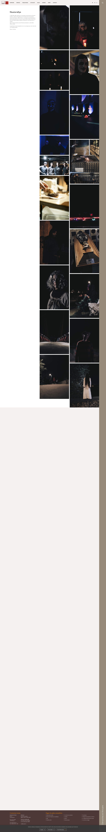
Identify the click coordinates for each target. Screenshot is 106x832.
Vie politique (85, 815)
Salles (38, 2)
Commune (12, 2)
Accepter (41, 829)
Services (18, 2)
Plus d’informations (60, 829)
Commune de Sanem (5, 2)
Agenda (44, 2)
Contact (55, 2)
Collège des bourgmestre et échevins (88, 816)
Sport (49, 2)
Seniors (66, 818)
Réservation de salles (50, 815)
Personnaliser (50, 829)
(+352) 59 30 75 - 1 (14, 822)
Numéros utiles (49, 819)
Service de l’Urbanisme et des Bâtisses (53, 816)
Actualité (32, 2)
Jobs (47, 818)
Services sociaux (67, 819)
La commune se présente (69, 815)
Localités (66, 816)
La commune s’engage (86, 819)
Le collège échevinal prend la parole (88, 818)
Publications (25, 2)
